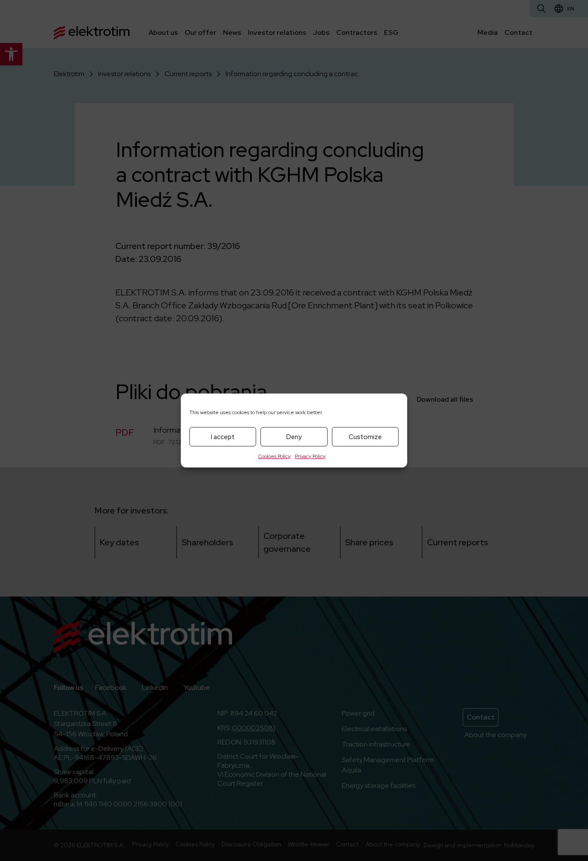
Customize (365, 437)
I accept (223, 437)
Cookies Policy (274, 456)
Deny (294, 437)
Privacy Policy (310, 456)
